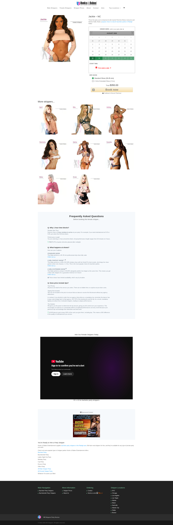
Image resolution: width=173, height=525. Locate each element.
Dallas (114, 510)
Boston (114, 512)
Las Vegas (115, 498)
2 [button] (112, 58)
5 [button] (131, 58)
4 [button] (125, 58)
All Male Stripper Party (44, 469)
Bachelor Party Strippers (46, 490)
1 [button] (106, 58)
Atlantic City (115, 507)
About (89, 8)
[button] (91, 33)
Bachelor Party (42, 452)
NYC (113, 490)
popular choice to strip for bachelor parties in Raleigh (117, 22)
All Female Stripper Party (45, 471)
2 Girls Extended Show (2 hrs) (104, 81)
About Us (66, 493)
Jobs (102, 8)
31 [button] (98, 58)
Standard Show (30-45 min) (104, 78)
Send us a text (95, 493)
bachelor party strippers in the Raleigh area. (74, 445)
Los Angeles (115, 495)
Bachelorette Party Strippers (47, 493)
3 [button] (119, 58)
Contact (96, 8)
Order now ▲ (52, 257)
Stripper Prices (79, 8)
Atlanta (114, 500)
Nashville (114, 505)
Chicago (114, 493)
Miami (114, 503)
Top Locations (114, 8)
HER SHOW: (93, 75)
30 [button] (92, 58)
